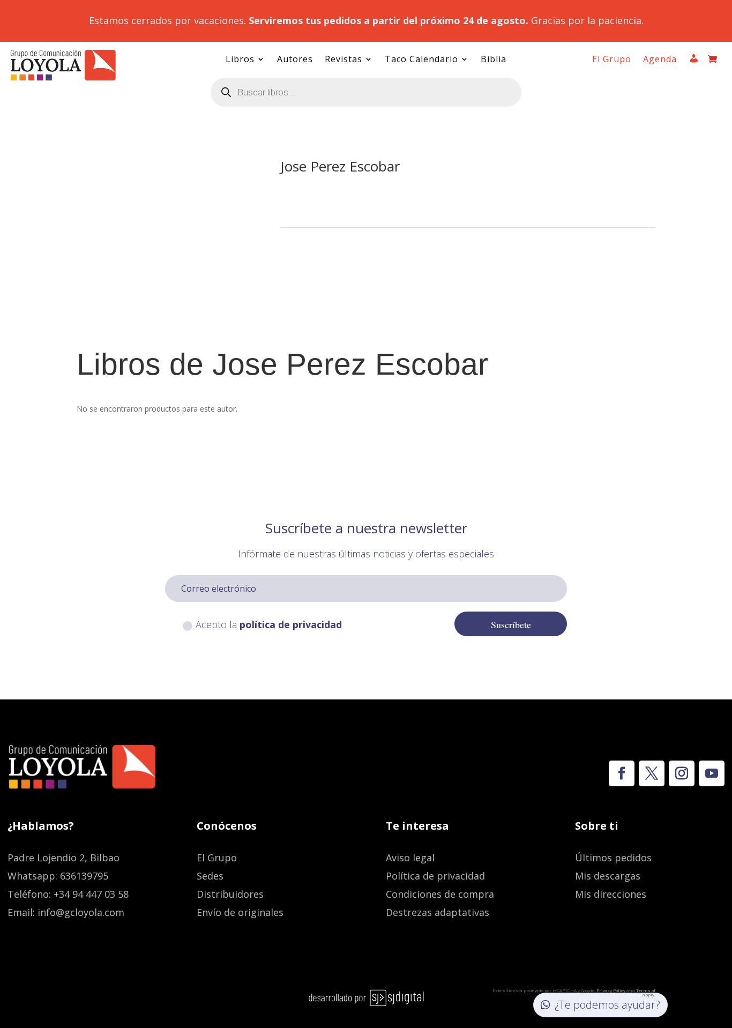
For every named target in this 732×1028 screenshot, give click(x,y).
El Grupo (611, 60)
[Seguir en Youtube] (711, 773)
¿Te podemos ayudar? (607, 1004)
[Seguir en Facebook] (621, 773)
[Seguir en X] (651, 773)
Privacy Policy (610, 990)
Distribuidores (230, 894)
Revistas (343, 60)
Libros (240, 60)
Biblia (493, 60)
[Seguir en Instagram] (681, 773)
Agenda (660, 60)
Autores (295, 60)
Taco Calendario (421, 60)
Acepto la (269, 624)
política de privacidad (291, 624)
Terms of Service (640, 992)
